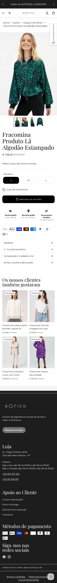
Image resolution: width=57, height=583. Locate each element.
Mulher (16, 22)
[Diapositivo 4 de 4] (40, 122)
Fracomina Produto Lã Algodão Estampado (25, 26)
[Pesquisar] (9, 13)
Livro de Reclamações (28, 580)
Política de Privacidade (40, 577)
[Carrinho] (53, 13)
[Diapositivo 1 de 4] (17, 122)
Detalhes (8, 242)
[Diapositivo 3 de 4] (32, 122)
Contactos (7, 514)
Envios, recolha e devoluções (18, 262)
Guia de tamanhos (16, 249)
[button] (53, 34)
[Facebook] (4, 557)
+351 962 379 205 (10, 474)
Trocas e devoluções (12, 499)
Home (6, 22)
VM (40, 567)
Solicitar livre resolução (14, 509)
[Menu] (3, 13)
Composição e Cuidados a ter (19, 256)
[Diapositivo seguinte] (54, 4)
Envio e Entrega (10, 504)
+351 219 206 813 (10, 479)
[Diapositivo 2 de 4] (24, 122)
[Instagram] (9, 557)
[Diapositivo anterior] (3, 4)
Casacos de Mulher (33, 22)
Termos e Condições (15, 577)
